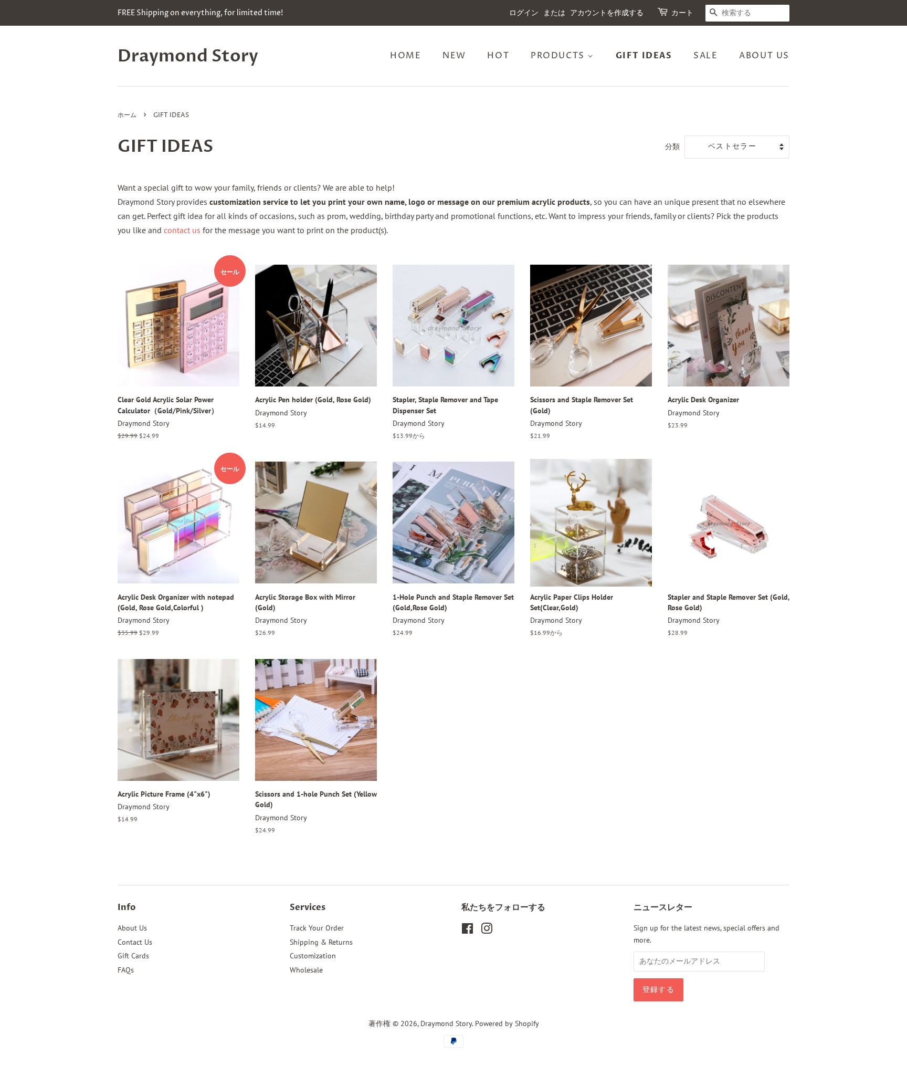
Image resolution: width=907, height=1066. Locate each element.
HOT (498, 55)
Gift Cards (133, 955)
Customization (313, 955)
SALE (705, 55)
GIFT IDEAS (644, 55)
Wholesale (306, 970)
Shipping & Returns (321, 942)
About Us (132, 928)
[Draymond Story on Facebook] (467, 930)
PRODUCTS (559, 55)
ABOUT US (764, 55)
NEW (454, 55)
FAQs (126, 970)
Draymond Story (188, 56)
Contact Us (135, 942)
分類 (672, 146)
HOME (405, 55)
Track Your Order (317, 928)
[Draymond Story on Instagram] (486, 930)
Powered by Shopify (507, 1023)
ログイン (524, 13)
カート (682, 13)
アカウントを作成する (607, 13)
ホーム (127, 115)
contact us (182, 230)
